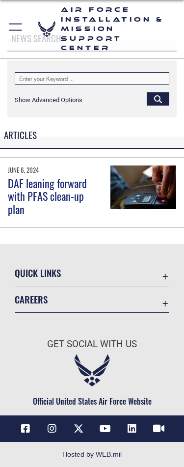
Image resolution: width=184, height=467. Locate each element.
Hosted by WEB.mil (92, 454)
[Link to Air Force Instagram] (52, 428)
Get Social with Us (92, 344)
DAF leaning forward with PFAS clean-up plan (47, 196)
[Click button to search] (158, 98)
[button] (16, 29)
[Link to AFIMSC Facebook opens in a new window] (25, 428)
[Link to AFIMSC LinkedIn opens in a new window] (132, 428)
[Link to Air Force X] (78, 428)
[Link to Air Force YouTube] (105, 428)
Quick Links (38, 273)
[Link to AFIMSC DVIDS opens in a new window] (158, 428)
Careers (31, 299)
